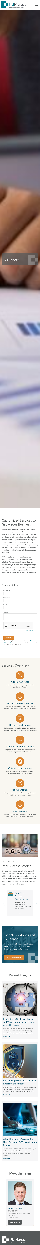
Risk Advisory (20, 811)
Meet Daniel (14, 1222)
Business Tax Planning (20, 725)
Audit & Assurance (20, 681)
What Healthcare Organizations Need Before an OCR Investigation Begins (20, 1142)
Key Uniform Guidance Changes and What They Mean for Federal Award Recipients (19, 1022)
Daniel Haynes (15, 1208)
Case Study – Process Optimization (21, 896)
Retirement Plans (20, 789)
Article (5, 1036)
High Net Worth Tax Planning (20, 746)
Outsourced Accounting (20, 768)
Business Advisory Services (20, 703)
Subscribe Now (13, 957)
